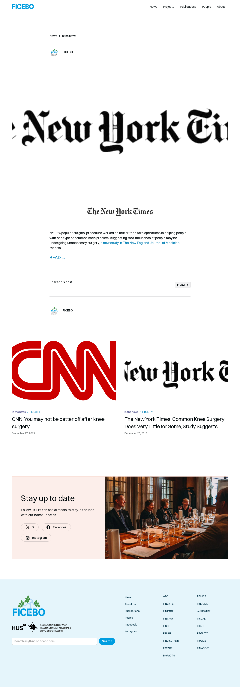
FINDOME (202, 603)
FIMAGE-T (203, 648)
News (153, 6)
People (206, 6)
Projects (168, 6)
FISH (166, 625)
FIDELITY (202, 633)
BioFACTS (169, 655)
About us (130, 604)
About (221, 6)
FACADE (167, 648)
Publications (188, 6)
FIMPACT (168, 611)
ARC (165, 596)
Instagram (131, 631)
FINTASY (168, 618)
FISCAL (201, 618)
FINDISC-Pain (171, 640)
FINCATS (168, 603)
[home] (23, 6)
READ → (58, 257)
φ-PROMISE (204, 611)
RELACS (201, 596)
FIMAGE (201, 640)
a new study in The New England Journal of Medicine (139, 243)
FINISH (167, 633)
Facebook (131, 624)
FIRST (200, 625)
